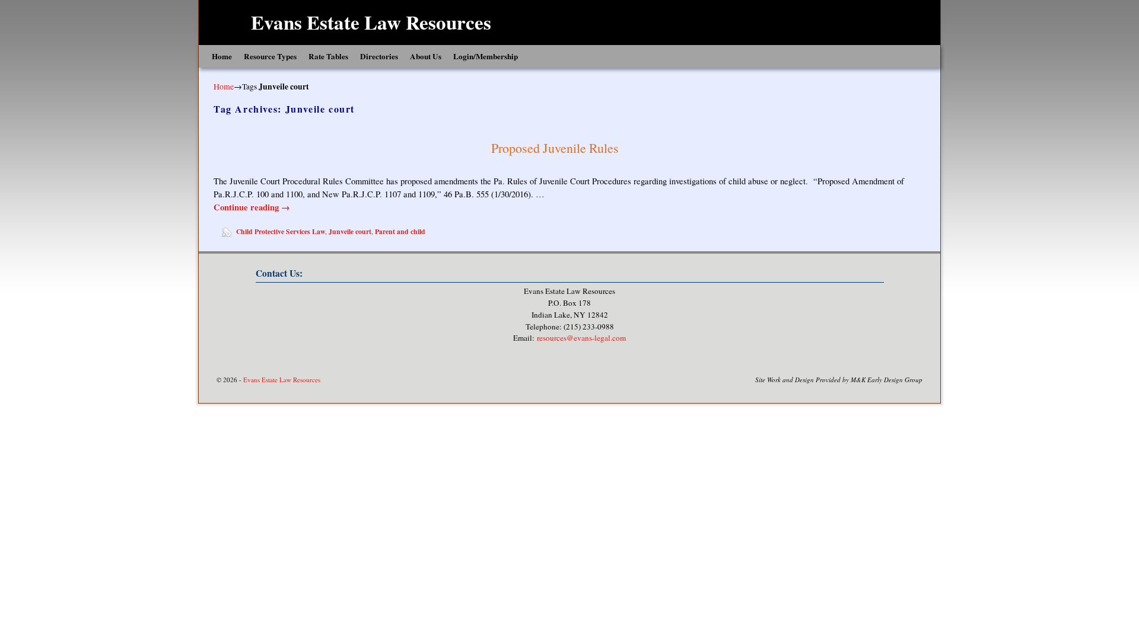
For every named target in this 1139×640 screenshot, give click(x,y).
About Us (425, 56)
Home (222, 56)
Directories (379, 56)
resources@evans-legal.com (581, 337)
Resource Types (270, 56)
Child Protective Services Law (280, 231)
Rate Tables (328, 56)
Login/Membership (485, 56)
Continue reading (252, 207)
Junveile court (350, 231)
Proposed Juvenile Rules (555, 147)
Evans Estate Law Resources (371, 22)
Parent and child (400, 231)
